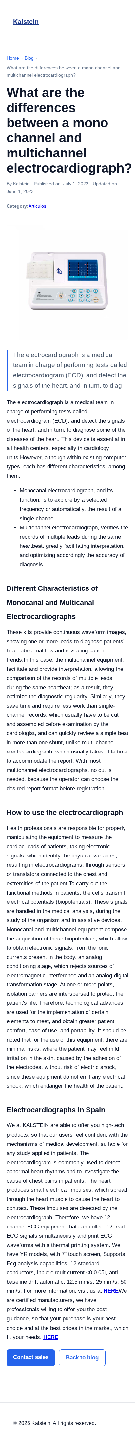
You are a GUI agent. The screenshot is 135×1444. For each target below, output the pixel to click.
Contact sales (30, 1357)
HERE (111, 1291)
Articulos (37, 206)
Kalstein (26, 21)
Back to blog (82, 1357)
